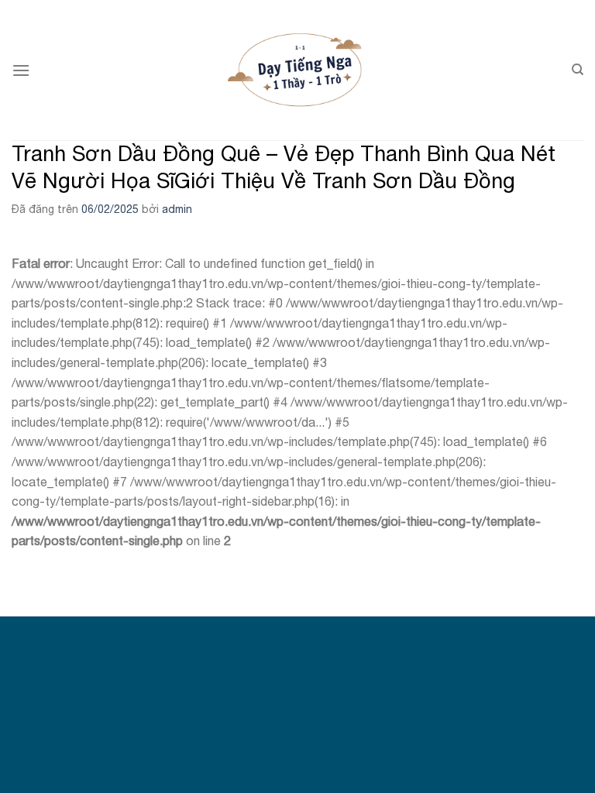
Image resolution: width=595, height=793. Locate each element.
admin (177, 209)
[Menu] (21, 70)
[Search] (577, 69)
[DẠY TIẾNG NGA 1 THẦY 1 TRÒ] (298, 70)
